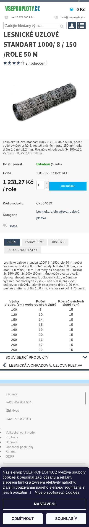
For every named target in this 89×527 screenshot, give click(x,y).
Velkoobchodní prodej (20, 432)
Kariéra (11, 451)
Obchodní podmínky (20, 447)
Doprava (11, 442)
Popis (12, 242)
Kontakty (12, 437)
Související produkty (26, 357)
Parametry (34, 242)
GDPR (10, 456)
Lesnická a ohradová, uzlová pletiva (45, 365)
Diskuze (58, 242)
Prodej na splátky (22, 250)
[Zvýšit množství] (46, 183)
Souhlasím (66, 519)
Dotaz (13, 226)
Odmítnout (23, 519)
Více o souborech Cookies (57, 492)
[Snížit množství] (46, 187)
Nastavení (44, 504)
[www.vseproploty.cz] (22, 8)
